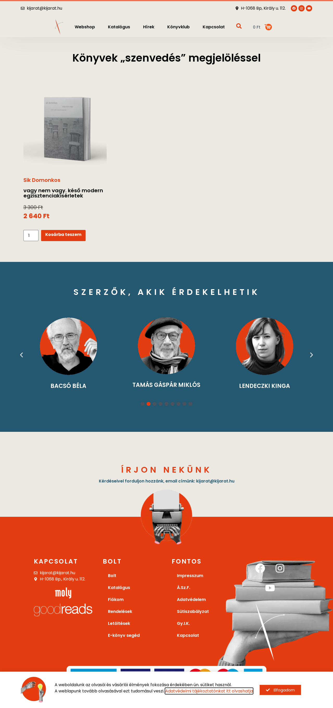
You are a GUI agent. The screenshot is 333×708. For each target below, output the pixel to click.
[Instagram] (280, 568)
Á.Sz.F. (183, 588)
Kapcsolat (214, 27)
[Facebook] (260, 568)
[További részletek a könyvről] (65, 125)
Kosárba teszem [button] (63, 234)
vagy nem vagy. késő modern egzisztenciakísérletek (63, 193)
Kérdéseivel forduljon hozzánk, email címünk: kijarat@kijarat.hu (166, 481)
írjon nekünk (166, 469)
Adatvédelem (191, 600)
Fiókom (116, 600)
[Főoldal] (59, 27)
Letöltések (119, 623)
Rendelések (120, 611)
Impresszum (190, 576)
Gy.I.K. (183, 623)
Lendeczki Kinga (185, 386)
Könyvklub (178, 27)
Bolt (112, 576)
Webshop (85, 27)
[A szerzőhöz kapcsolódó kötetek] (88, 345)
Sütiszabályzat (193, 611)
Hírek (148, 27)
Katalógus (119, 27)
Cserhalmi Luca (284, 386)
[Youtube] (309, 8)
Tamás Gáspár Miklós (88, 385)
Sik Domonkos (41, 180)
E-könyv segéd (124, 635)
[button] (21, 355)
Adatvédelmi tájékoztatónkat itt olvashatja (209, 691)
